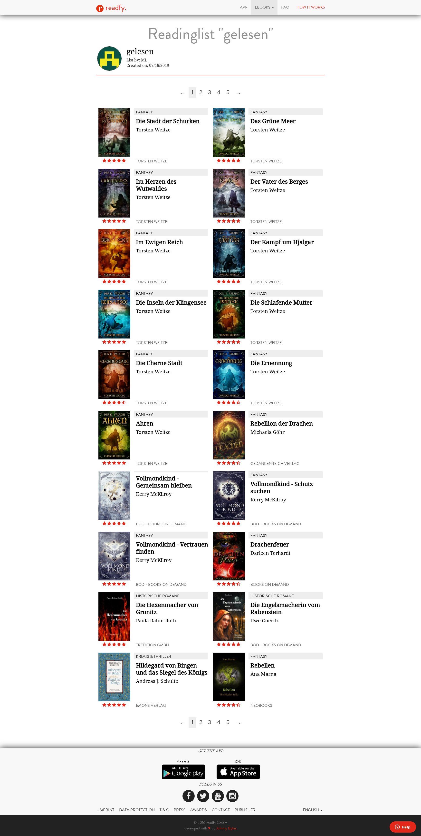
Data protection (137, 810)
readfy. (115, 7)
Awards (198, 810)
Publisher (245, 810)
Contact (221, 810)
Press (179, 810)
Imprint (106, 810)
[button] (264, 7)
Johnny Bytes (226, 828)
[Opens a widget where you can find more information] (402, 827)
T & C (164, 810)
